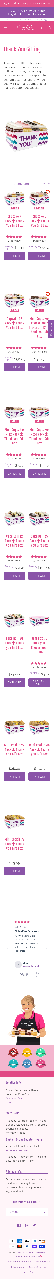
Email (9, 1102)
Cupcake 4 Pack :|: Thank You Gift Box (14, 220)
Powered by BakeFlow (27, 1256)
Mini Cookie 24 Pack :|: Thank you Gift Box (14, 749)
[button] (5, 28)
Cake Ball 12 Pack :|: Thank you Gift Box (14, 540)
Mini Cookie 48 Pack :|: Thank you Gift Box (39, 749)
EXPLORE (14, 255)
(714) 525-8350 (41, 20)
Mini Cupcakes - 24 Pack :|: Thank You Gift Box (39, 436)
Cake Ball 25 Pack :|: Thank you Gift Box (39, 540)
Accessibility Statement (20, 1262)
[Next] (46, 949)
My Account (9, 20)
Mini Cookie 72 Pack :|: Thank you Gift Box (14, 843)
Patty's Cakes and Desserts (31, 1252)
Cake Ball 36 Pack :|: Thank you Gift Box (14, 642)
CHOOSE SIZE (39, 682)
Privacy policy (18, 1267)
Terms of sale (29, 1272)
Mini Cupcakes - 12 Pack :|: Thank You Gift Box (14, 436)
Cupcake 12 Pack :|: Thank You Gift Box (14, 323)
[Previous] (7, 949)
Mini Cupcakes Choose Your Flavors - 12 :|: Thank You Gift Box (39, 328)
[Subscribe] (44, 1212)
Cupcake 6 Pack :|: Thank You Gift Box (39, 220)
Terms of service (37, 1267)
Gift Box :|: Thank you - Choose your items (39, 645)
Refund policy (43, 1262)
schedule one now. (17, 1150)
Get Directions (25, 20)
